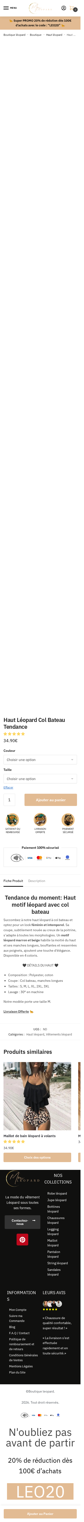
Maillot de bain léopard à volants (30, 1136)
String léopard (57, 1263)
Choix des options (37, 1157)
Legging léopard (53, 1231)
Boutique (36, 34)
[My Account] (63, 8)
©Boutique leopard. (40, 1391)
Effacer (8, 787)
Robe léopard (57, 1193)
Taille (8, 770)
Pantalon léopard (53, 1254)
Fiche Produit (13, 881)
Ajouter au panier (51, 799)
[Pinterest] (22, 1239)
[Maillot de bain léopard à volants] (37, 1096)
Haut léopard (54, 34)
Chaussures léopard (56, 1220)
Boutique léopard (14, 34)
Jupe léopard (56, 1200)
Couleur (9, 751)
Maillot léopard (53, 1242)
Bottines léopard (53, 1208)
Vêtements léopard (59, 1034)
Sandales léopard (54, 1272)
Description (36, 881)
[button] (15, 734)
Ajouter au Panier (40, 1514)
